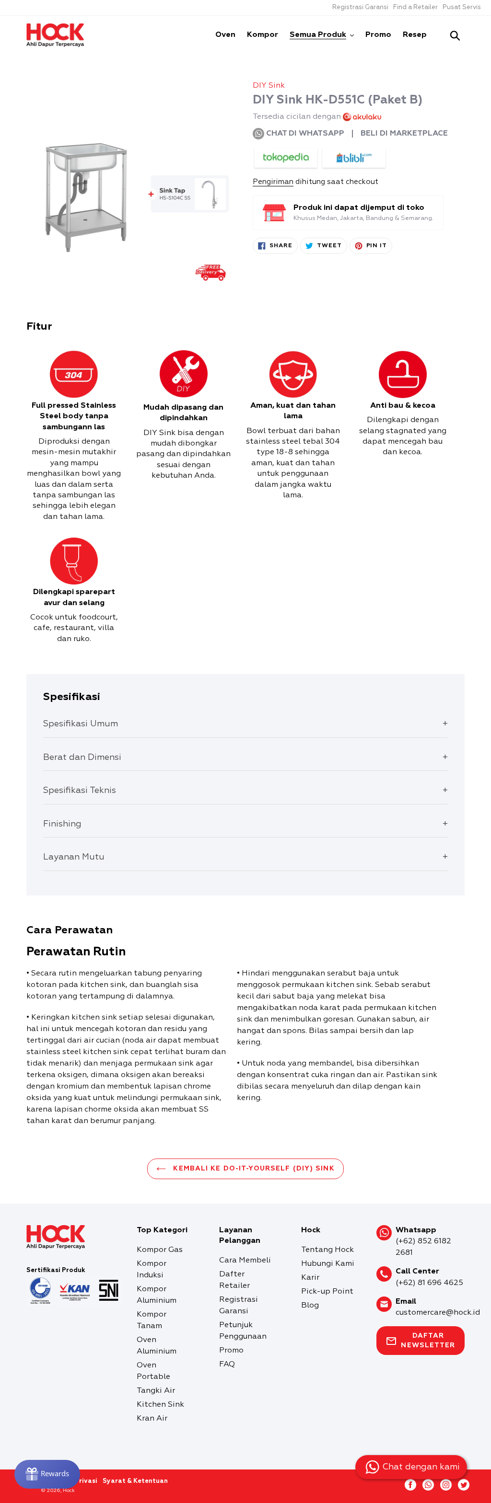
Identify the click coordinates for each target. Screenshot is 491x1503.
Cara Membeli (245, 1260)
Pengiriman (273, 181)
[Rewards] (47, 1474)
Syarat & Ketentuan (135, 1481)
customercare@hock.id (438, 1313)
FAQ (227, 1364)
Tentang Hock (327, 1250)
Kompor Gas (160, 1250)
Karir (310, 1278)
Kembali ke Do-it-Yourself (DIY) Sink (252, 1168)
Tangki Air (156, 1391)
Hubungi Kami (327, 1264)
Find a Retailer (415, 7)
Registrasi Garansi (360, 7)
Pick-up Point (327, 1292)
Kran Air (152, 1419)
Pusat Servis (462, 7)
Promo (231, 1350)
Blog (310, 1305)
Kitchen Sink (160, 1405)
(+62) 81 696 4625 (429, 1283)
